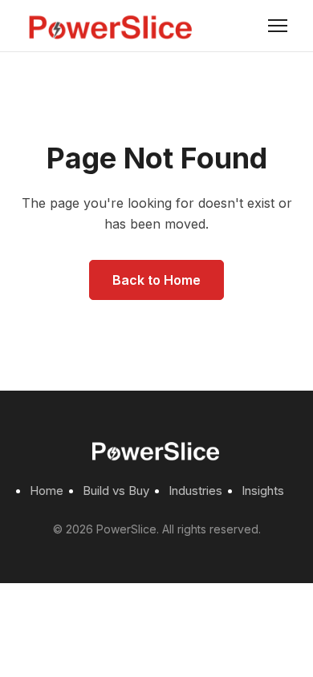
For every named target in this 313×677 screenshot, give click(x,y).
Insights (263, 490)
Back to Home (156, 280)
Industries (195, 490)
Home (46, 490)
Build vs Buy (116, 490)
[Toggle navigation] (278, 26)
